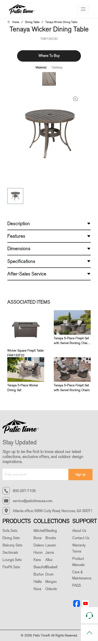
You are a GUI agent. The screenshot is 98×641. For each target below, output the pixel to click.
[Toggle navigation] (83, 9)
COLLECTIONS (52, 521)
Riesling (51, 531)
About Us (79, 531)
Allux (48, 560)
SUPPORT (84, 521)
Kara (37, 560)
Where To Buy (49, 55)
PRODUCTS (17, 521)
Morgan (51, 582)
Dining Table (32, 22)
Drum (49, 574)
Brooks (50, 538)
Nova (37, 589)
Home (15, 22)
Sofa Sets (10, 531)
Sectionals (10, 553)
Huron (38, 553)
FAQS (76, 585)
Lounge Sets (12, 560)
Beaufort (40, 567)
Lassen (50, 545)
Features (16, 236)
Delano (39, 545)
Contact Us (80, 538)
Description (18, 223)
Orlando (51, 589)
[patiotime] (23, 9)
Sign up (80, 474)
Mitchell (39, 531)
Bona (37, 538)
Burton (39, 574)
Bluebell (51, 567)
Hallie (38, 582)
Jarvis (49, 553)
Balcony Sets (12, 545)
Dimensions (19, 248)
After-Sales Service (26, 274)
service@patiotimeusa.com (32, 501)
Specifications (21, 261)
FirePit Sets (11, 567)
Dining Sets (11, 538)
